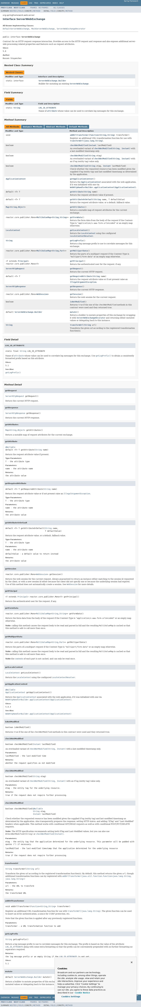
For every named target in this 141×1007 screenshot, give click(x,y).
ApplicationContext (16, 179)
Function (94, 135)
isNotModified (77, 302)
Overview (5, 3)
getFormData (76, 217)
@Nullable (10, 447)
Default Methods (78, 127)
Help (61, 3)
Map (7, 207)
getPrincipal (76, 261)
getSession (75, 294)
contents (19, 659)
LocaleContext (13, 230)
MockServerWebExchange (43, 29)
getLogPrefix (76, 240)
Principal (23, 261)
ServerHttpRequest (15, 268)
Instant (92, 145)
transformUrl (76, 325)
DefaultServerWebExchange (16, 29)
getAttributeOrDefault (81, 199)
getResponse (76, 286)
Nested (13, 11)
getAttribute (76, 192)
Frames (33, 8)
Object (21, 207)
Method (36, 11)
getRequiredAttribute (81, 276)
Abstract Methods (55, 127)
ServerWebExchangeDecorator (71, 29)
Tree (36, 3)
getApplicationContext (81, 179)
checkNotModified (79, 145)
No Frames (43, 8)
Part (62, 251)
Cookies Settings (70, 996)
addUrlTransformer (79, 135)
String (16, 108)
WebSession (42, 294)
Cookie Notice (82, 993)
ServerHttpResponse (16, 286)
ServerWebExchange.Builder (52, 81)
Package (15, 3)
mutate (73, 312)
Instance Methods (32, 127)
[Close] (132, 962)
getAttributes (77, 207)
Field (20, 11)
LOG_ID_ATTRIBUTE (47, 108)
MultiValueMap (44, 217)
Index (55, 3)
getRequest (75, 268)
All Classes (59, 8)
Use (30, 3)
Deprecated (45, 3)
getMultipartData (79, 251)
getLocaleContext (79, 230)
